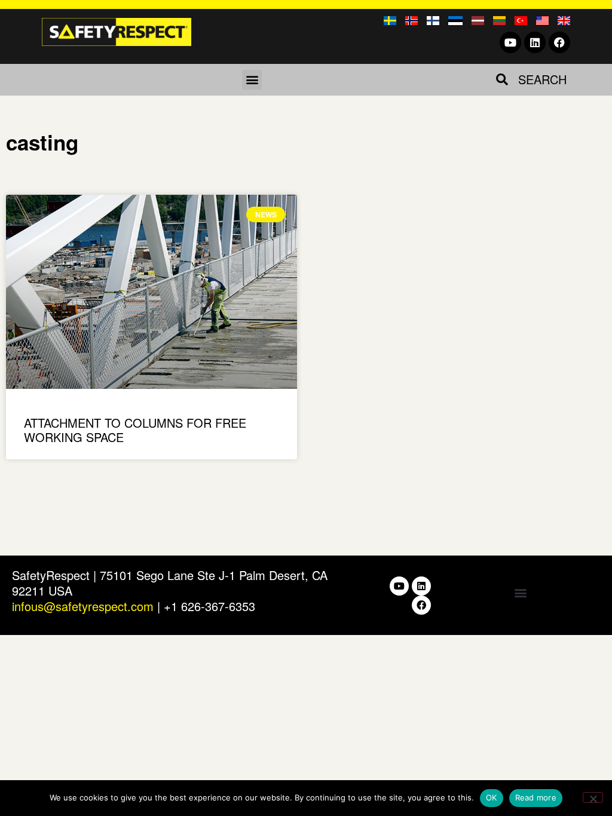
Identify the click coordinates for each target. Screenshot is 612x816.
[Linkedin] (535, 42)
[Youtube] (510, 42)
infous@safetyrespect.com (83, 606)
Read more (535, 797)
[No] (593, 797)
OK (491, 797)
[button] (252, 80)
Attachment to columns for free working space (135, 430)
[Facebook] (559, 42)
